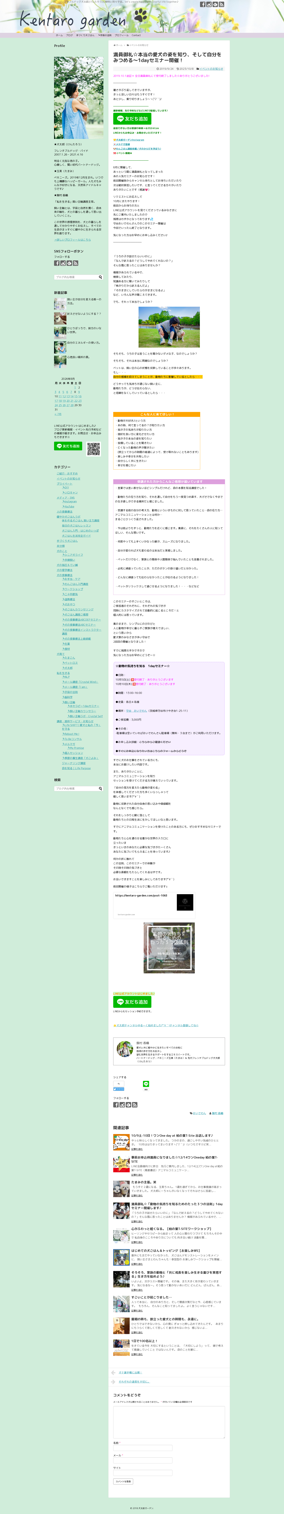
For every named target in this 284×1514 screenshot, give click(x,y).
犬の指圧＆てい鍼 (67, 565)
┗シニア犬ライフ (72, 555)
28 (72, 405)
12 (64, 396)
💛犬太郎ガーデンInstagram (128, 139)
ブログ (69, 35)
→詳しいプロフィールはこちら (72, 240)
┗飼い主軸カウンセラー (81, 711)
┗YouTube (68, 506)
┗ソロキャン (70, 492)
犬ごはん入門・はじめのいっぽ (80, 530)
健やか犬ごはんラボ (68, 517)
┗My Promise (75, 748)
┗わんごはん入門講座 (75, 584)
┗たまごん (68, 658)
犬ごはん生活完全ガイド (76, 536)
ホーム (59, 35)
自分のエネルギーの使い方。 (84, 342)
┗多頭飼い (68, 560)
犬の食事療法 (64, 575)
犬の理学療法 (64, 570)
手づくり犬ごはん (85, 35)
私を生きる (63, 673)
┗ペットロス (70, 663)
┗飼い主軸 (68, 702)
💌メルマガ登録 (121, 144)
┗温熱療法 (68, 599)
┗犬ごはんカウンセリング (78, 609)
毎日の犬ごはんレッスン (76, 525)
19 (64, 401)
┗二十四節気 (70, 594)
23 (80, 401)
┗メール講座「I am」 (75, 687)
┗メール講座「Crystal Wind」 (80, 682)
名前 (117, 1443)
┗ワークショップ (72, 589)
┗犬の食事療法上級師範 (76, 639)
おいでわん (199, 1113)
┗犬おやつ (68, 604)
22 (76, 401)
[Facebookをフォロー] (202, 4)
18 (60, 401)
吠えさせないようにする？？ (84, 314)
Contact (136, 35)
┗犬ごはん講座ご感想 (75, 614)
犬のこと (62, 551)
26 (64, 405)
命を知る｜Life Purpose (76, 768)
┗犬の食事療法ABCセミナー (79, 625)
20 (68, 401)
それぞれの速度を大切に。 (134, 1381)
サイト (117, 1468)
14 (72, 396)
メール (118, 1455)
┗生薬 (66, 644)
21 (72, 401)
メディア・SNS (66, 497)
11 (60, 396)
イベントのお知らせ (211, 69)
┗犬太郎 (67, 668)
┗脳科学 (67, 697)
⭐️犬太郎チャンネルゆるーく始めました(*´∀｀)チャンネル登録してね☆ (156, 1025)
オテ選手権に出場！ (130, 1372)
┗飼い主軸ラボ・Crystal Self (85, 716)
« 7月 (58, 414)
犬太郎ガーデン (145, 1508)
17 (56, 401)
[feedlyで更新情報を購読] (215, 4)
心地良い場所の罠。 (79, 357)
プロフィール (122, 35)
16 (80, 396)
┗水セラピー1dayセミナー (83, 706)
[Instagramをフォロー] (209, 4)
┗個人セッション (72, 753)
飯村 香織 (217, 1113)
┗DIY (65, 487)
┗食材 (66, 649)
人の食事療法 (64, 511)
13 (68, 396)
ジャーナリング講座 (74, 763)
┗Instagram (69, 501)
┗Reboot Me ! (70, 734)
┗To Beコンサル (72, 739)
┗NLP (66, 677)
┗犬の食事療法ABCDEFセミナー (81, 619)
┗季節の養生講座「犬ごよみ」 (80, 758)
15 (76, 396)
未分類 (61, 546)
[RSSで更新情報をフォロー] (221, 4)
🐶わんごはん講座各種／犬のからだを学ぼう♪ (137, 148)
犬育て (61, 654)
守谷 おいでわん (136, 711)
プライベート (64, 484)
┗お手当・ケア (71, 579)
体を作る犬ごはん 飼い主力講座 (80, 520)
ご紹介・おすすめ (67, 473)
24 (56, 405)
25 (60, 405)
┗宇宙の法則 (105, 35)
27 (68, 405)
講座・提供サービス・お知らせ (75, 721)
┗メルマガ (68, 744)
